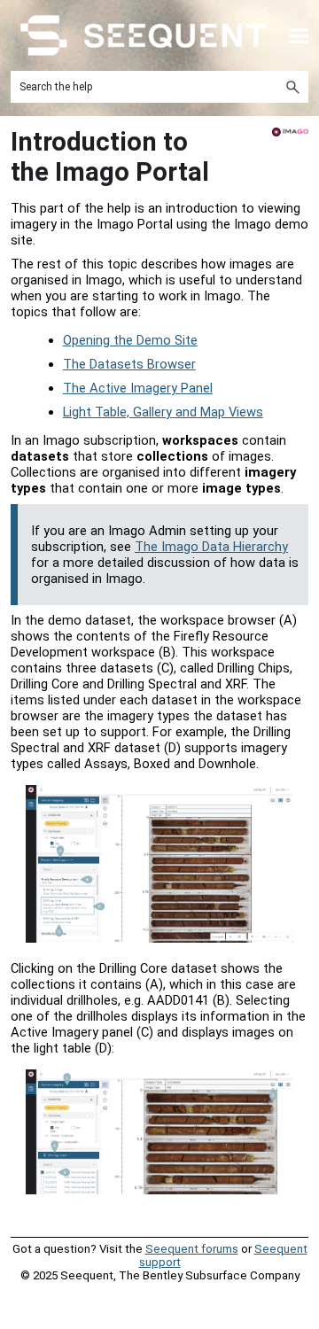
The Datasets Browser (129, 364)
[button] (292, 87)
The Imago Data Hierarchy (211, 547)
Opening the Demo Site (130, 340)
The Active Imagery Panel (138, 388)
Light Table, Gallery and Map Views (163, 412)
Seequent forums (191, 1248)
